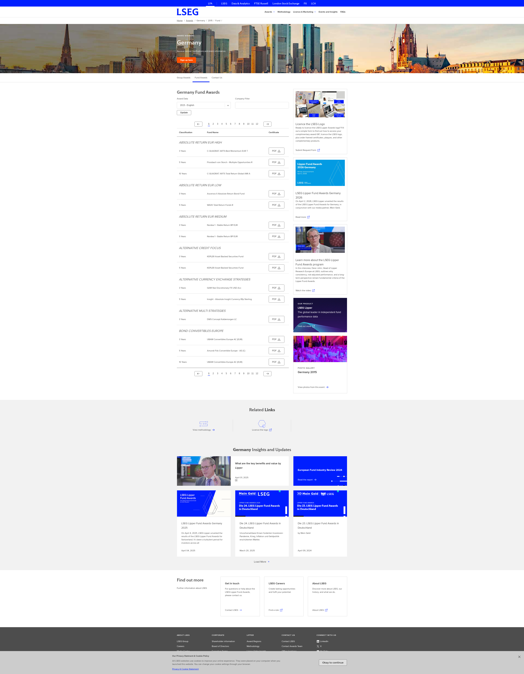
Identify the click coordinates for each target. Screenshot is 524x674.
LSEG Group (182, 641)
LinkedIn (324, 641)
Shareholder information (223, 641)
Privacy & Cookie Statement (185, 669)
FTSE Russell (261, 3)
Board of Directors (220, 646)
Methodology (253, 646)
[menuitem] (270, 12)
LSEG (224, 3)
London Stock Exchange (286, 3)
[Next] (267, 124)
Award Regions (254, 641)
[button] (284, 12)
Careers (180, 646)
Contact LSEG (288, 641)
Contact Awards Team (292, 646)
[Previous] (198, 124)
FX (305, 3)
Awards (189, 20)
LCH (313, 3)
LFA (210, 3)
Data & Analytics (241, 3)
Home (180, 20)
